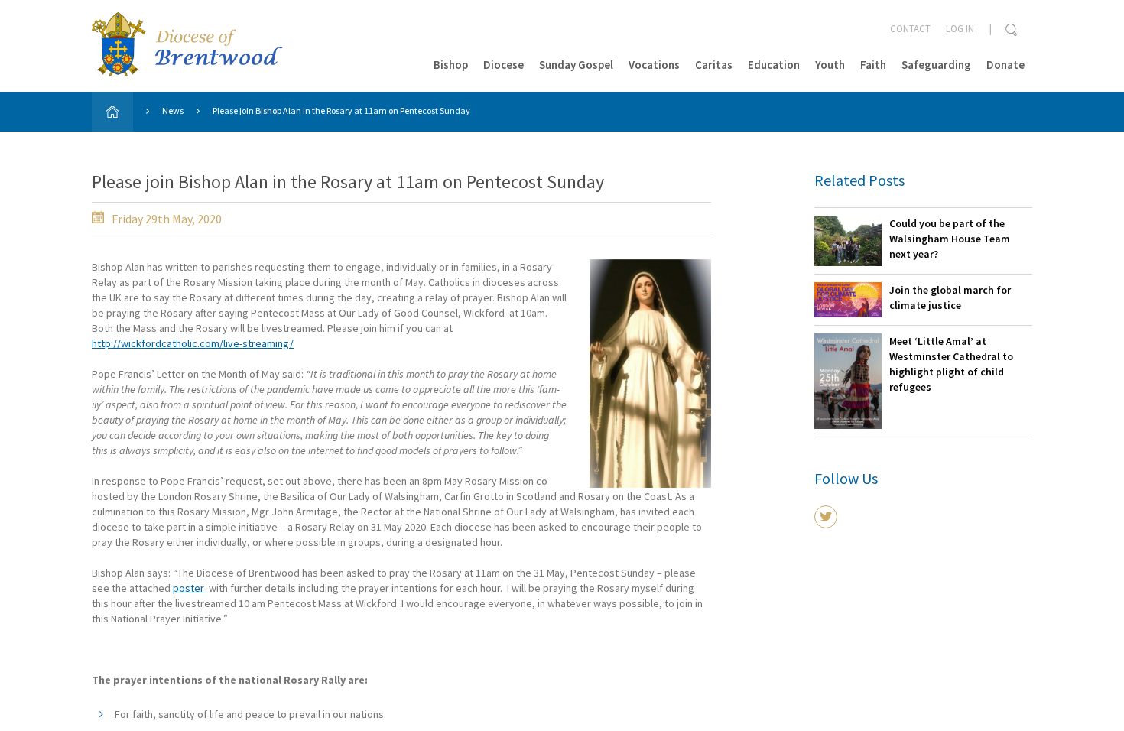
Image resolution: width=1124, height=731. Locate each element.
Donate (1005, 64)
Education (774, 64)
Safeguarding (936, 64)
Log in (960, 28)
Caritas (714, 64)
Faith (873, 64)
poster (189, 588)
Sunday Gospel (576, 64)
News (173, 110)
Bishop (451, 64)
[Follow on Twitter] (825, 516)
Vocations (654, 64)
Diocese (503, 64)
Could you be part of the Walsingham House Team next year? (949, 238)
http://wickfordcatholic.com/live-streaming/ (193, 343)
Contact (910, 28)
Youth (830, 64)
